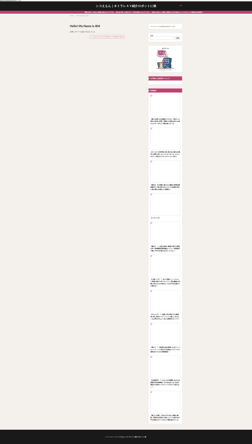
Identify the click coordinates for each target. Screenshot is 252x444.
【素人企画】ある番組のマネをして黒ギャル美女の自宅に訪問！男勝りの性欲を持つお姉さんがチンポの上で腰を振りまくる (165, 121)
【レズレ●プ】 (155, 218)
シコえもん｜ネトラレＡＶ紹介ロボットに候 (126, 5)
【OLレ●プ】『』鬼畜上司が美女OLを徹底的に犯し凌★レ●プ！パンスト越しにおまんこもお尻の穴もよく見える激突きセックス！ (165, 316)
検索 (151, 35)
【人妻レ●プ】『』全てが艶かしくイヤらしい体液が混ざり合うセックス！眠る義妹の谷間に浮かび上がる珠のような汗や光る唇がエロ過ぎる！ (165, 282)
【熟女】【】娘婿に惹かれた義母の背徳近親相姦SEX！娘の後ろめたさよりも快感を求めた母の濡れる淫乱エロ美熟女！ (165, 187)
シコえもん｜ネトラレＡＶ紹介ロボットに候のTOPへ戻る (107, 36)
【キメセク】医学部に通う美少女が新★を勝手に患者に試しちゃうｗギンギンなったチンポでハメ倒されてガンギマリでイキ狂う (165, 154)
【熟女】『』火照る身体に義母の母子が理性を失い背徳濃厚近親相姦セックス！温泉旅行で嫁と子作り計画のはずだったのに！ (165, 248)
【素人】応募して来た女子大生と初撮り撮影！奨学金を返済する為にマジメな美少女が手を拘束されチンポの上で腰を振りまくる (165, 417)
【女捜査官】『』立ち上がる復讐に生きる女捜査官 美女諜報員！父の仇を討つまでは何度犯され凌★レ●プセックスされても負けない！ (165, 383)
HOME (72, 15)
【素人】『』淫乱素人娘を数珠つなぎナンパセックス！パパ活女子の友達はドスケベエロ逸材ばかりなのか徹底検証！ (165, 349)
